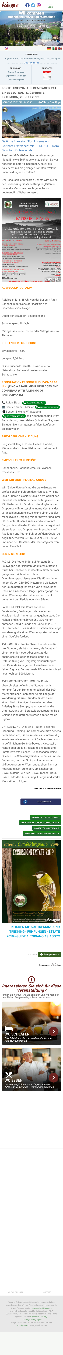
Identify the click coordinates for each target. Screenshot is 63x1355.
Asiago (21, 24)
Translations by (45, 965)
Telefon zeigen (44, 802)
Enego (28, 24)
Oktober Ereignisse (16, 80)
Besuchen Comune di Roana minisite (42, 834)
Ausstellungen (53, 58)
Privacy (44, 1317)
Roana (36, 26)
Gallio (42, 24)
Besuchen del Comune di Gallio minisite (40, 823)
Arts (17, 58)
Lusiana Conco (24, 26)
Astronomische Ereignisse (32, 58)
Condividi (33, 954)
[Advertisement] (31, 1122)
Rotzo (43, 26)
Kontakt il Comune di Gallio (45, 817)
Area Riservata (15, 1292)
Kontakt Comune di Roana (46, 828)
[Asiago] (10, 5)
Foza (35, 24)
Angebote (9, 58)
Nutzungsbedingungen (31, 1319)
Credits (47, 1292)
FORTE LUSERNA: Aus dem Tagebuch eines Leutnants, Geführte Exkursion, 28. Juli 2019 (29, 93)
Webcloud (34, 1317)
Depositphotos (22, 1325)
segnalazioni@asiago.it (41, 1308)
